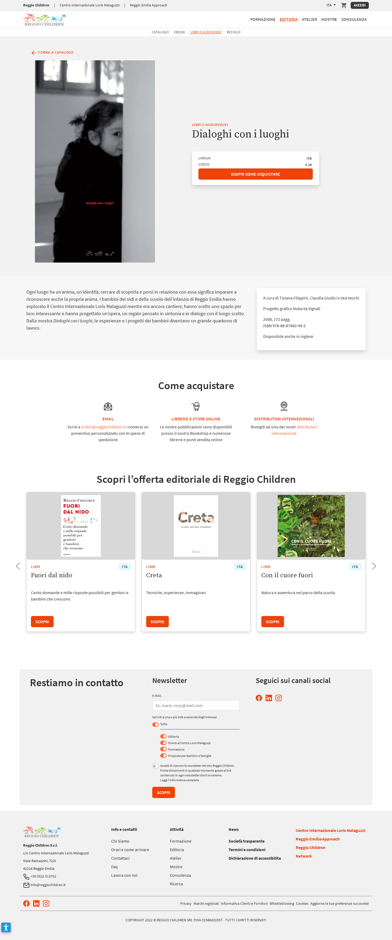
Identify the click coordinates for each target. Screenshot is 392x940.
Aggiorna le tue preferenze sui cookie (339, 903)
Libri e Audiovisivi (205, 32)
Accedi (360, 5)
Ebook (179, 32)
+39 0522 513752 (43, 876)
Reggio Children (36, 5)
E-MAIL (157, 696)
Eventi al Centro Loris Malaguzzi (189, 743)
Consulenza (354, 19)
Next (370, 564)
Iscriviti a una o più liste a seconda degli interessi (184, 717)
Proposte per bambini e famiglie (189, 756)
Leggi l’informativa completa (179, 780)
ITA (330, 5)
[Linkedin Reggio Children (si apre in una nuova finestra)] (270, 698)
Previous (13, 564)
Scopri (42, 621)
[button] (6, 927)
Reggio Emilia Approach (148, 5)
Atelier (309, 19)
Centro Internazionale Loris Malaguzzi (89, 5)
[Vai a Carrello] (344, 5)
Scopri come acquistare (255, 174)
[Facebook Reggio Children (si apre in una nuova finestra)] (260, 698)
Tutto (163, 724)
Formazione (262, 19)
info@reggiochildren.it (48, 884)
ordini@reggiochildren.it (103, 426)
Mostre (329, 19)
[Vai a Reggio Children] (44, 18)
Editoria (289, 19)
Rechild (234, 32)
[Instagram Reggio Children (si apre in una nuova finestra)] (279, 698)
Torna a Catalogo (55, 52)
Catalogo (160, 32)
